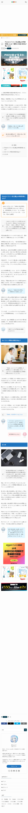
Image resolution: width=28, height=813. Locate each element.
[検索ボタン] (26, 2)
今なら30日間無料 (22, 34)
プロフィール (14, 766)
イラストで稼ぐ (20, 799)
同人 (21, 803)
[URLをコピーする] (24, 723)
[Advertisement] (14, 19)
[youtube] (14, 771)
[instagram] (11, 771)
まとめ (6, 154)
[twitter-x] (9, 771)
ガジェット (5, 787)
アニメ (4, 781)
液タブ (3, 806)
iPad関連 (6, 799)
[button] (4, 723)
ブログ (4, 790)
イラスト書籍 (13, 801)
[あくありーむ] (14, 2)
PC (10, 799)
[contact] (19, 771)
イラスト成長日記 (5, 801)
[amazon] (16, 771)
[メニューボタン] (2, 2)
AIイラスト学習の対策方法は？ (12, 151)
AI (10, 716)
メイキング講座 (16, 803)
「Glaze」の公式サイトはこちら (14, 414)
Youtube (14, 799)
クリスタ (9, 803)
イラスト (9, 48)
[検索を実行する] (25, 730)
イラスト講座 (19, 801)
